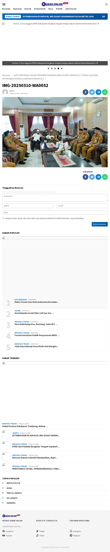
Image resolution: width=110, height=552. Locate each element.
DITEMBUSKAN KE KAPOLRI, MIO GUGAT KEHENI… (36, 435)
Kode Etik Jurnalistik (46, 520)
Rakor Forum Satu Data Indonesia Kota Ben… (37, 302)
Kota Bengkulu (21, 300)
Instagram (77, 531)
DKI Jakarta (12, 498)
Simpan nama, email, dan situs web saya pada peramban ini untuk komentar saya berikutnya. (44, 218)
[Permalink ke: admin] (5, 92)
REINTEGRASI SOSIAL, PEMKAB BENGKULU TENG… (36, 468)
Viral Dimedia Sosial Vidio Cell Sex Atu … (34, 313)
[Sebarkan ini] (85, 92)
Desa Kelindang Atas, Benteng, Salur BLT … (36, 324)
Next (104, 43)
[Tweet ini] (92, 92)
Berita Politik (13, 483)
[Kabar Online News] (55, 4)
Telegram (76, 535)
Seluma (17, 311)
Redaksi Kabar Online (12, 520)
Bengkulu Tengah (22, 322)
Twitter (42, 531)
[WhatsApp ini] (105, 92)
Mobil (9, 488)
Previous (6, 43)
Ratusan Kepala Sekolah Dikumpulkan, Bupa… (35, 457)
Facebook (9, 531)
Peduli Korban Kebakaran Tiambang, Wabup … (25, 426)
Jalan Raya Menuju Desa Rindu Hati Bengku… (37, 346)
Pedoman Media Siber (80, 520)
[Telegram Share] (98, 92)
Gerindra (11, 503)
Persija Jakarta (14, 493)
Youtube (9, 535)
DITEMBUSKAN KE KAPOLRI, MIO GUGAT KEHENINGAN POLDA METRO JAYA (44, 16)
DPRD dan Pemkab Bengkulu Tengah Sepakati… (35, 446)
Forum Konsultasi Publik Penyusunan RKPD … (37, 335)
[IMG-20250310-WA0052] (55, 132)
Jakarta (15, 433)
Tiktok (41, 535)
